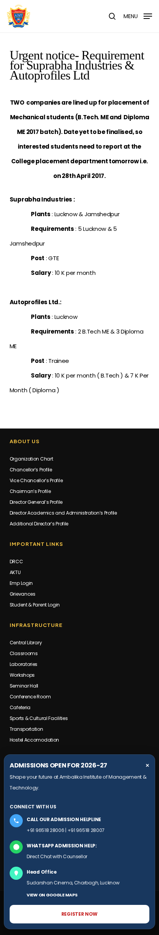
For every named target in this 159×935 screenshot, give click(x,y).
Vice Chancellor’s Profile (36, 480)
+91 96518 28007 (86, 830)
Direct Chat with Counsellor (57, 856)
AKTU (15, 572)
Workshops (22, 675)
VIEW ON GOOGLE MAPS (52, 895)
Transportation (26, 729)
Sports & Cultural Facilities (39, 718)
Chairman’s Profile (30, 491)
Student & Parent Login (35, 604)
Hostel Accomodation (34, 740)
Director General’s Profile (36, 502)
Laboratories (23, 664)
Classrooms (24, 653)
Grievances (23, 594)
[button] (137, 15)
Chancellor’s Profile (31, 469)
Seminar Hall (24, 686)
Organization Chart (31, 459)
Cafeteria (20, 707)
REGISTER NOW (79, 914)
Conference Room (30, 696)
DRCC (16, 561)
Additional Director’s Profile (39, 523)
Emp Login (21, 583)
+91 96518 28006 (45, 830)
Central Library (26, 642)
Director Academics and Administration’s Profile (63, 513)
